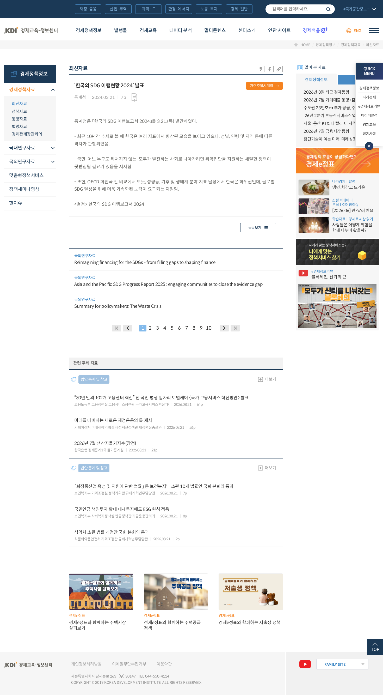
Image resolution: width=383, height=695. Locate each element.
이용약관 (164, 664)
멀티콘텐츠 (215, 30)
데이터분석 (369, 115)
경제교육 (148, 30)
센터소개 (247, 30)
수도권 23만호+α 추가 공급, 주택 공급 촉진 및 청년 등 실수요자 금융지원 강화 (337, 108)
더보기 (270, 379)
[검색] (300, 9)
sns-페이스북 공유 (270, 69)
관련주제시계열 (261, 85)
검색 (328, 9)
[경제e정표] (337, 160)
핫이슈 (15, 203)
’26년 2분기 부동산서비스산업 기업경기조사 (337, 115)
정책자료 (19, 111)
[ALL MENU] (374, 30)
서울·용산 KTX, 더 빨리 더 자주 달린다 (336, 123)
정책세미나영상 (24, 189)
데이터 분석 (180, 30)
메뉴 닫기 (369, 146)
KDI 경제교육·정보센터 (31, 31)
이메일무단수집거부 (129, 664)
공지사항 (369, 133)
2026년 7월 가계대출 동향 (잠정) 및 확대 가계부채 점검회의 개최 (337, 100)
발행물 (120, 30)
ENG (357, 30)
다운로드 (134, 97)
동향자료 (19, 119)
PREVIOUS (127, 328)
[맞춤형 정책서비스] (337, 252)
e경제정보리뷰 (369, 106)
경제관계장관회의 (27, 134)
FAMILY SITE (334, 664)
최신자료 (372, 45)
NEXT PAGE (235, 328)
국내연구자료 (22, 148)
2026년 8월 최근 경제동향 (326, 92)
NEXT (224, 328)
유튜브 (305, 664)
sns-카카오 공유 (260, 69)
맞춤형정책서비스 (26, 175)
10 (208, 328)
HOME (305, 45)
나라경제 (369, 97)
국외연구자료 (22, 162)
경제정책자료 (351, 45)
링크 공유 (279, 69)
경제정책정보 (89, 30)
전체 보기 (359, 9)
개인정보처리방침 (86, 664)
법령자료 (19, 126)
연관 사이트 (279, 30)
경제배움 (315, 30)
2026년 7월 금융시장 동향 (326, 131)
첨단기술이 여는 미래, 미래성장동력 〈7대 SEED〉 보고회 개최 (337, 139)
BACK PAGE (116, 328)
